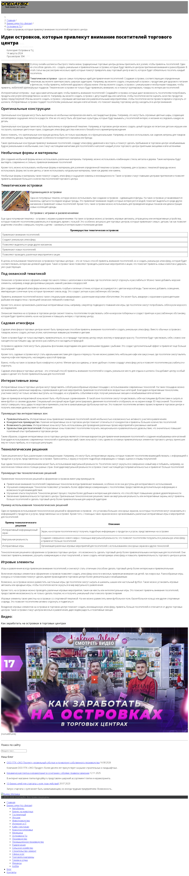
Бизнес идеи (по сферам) (19, 805)
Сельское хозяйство (22, 847)
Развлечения (19, 82)
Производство (19, 73)
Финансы (17, 863)
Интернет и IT (19, 58)
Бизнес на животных (22, 46)
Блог (9, 111)
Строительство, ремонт (24, 851)
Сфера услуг (18, 854)
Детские (16, 817)
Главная (11, 802)
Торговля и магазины (23, 857)
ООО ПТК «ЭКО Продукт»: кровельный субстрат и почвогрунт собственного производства (53, 762)
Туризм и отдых (20, 860)
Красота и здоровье (22, 64)
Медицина (17, 67)
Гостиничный (19, 814)
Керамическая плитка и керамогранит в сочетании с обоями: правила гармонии (48, 773)
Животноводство (21, 820)
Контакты (11, 124)
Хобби (15, 104)
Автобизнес (18, 808)
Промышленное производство (20, 78)
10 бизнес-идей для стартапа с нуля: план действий (33, 783)
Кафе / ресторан (20, 61)
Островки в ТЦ (19, 70)
